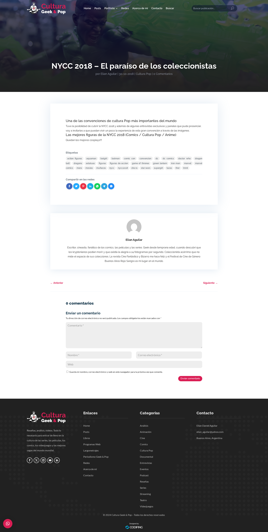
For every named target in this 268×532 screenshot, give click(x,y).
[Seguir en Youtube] (50, 460)
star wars (145, 168)
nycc (111, 168)
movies (89, 168)
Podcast (144, 475)
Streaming (145, 493)
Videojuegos (146, 506)
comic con (129, 158)
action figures (74, 158)
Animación (145, 431)
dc (157, 158)
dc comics (168, 158)
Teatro (143, 500)
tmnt (185, 168)
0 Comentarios (163, 73)
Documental (146, 456)
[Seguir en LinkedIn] (57, 460)
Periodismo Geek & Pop (96, 456)
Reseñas (144, 481)
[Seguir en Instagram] (43, 460)
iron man (175, 163)
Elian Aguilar (109, 73)
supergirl (158, 168)
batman (116, 158)
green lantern (160, 163)
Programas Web (91, 444)
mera (79, 168)
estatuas (90, 163)
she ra (134, 168)
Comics (144, 444)
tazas (169, 168)
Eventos (144, 469)
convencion (145, 158)
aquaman (91, 158)
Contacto (156, 8)
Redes (125, 8)
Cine (142, 438)
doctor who (184, 158)
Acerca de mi (140, 8)
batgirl (103, 158)
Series (143, 487)
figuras (102, 163)
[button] (7, 523)
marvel (187, 163)
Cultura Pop (143, 73)
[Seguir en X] (36, 460)
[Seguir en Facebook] (29, 460)
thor (178, 168)
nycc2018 (123, 168)
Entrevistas (146, 462)
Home (87, 8)
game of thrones (140, 163)
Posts (97, 8)
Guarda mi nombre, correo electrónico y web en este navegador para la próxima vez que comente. (116, 372)
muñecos (101, 168)
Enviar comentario (190, 378)
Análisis (144, 425)
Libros (86, 438)
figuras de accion (119, 163)
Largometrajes (91, 450)
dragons (78, 163)
